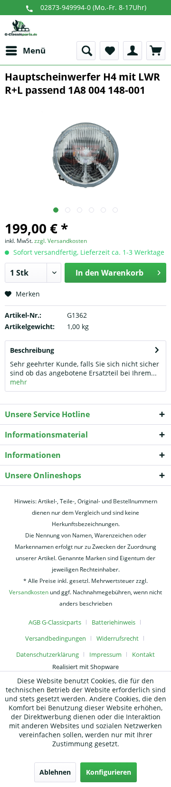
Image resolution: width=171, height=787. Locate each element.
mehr (18, 381)
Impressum (105, 654)
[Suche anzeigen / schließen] (85, 50)
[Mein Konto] (132, 50)
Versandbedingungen (55, 638)
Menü (34, 50)
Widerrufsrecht (117, 638)
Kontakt (143, 654)
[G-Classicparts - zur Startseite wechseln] (21, 28)
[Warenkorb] (155, 50)
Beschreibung (32, 350)
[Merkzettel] (109, 50)
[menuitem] (25, 50)
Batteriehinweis (113, 622)
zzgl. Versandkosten (60, 241)
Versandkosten (28, 592)
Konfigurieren (108, 772)
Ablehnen (55, 772)
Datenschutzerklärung (47, 654)
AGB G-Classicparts (54, 622)
